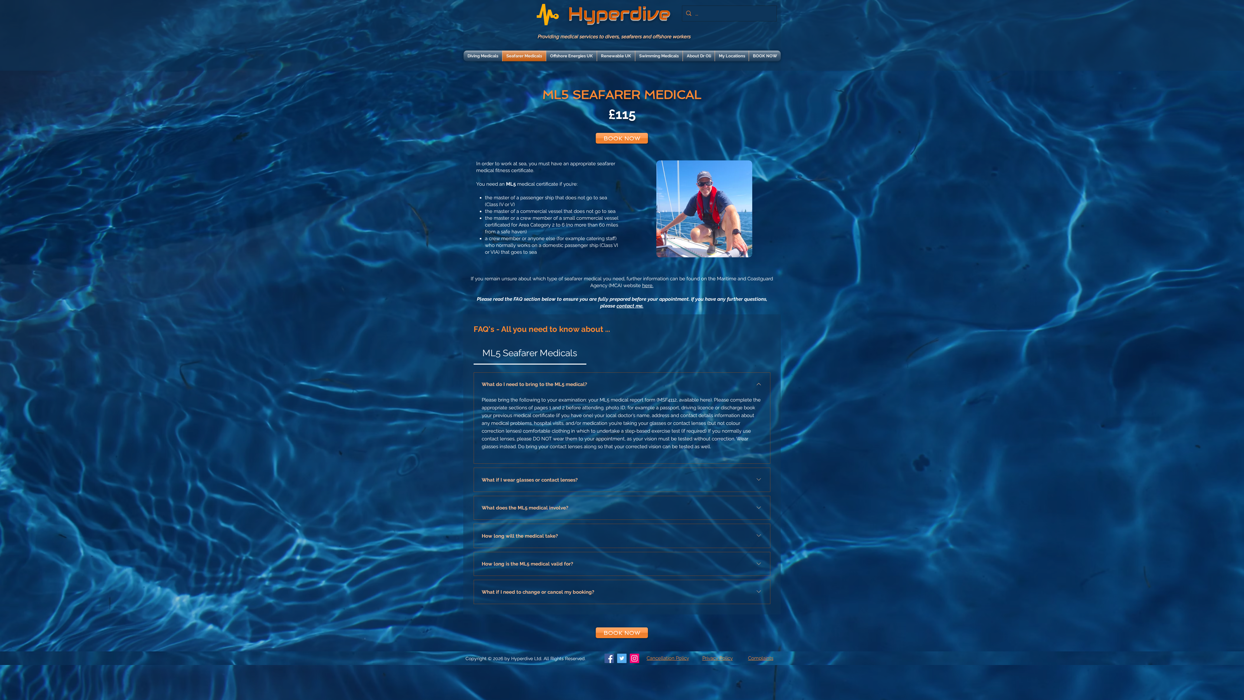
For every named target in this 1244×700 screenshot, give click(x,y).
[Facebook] (609, 658)
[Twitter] (622, 658)
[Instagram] (634, 658)
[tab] (530, 353)
